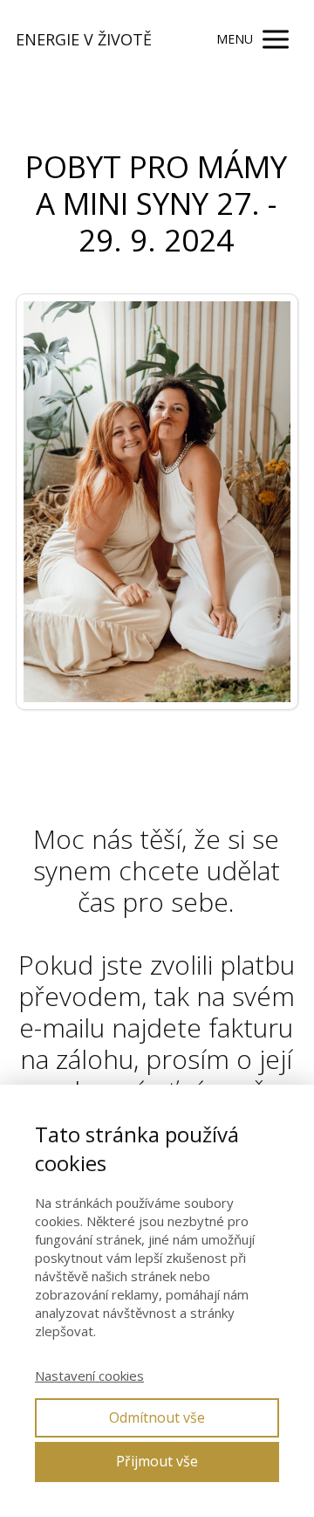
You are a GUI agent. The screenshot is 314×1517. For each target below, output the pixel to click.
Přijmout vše (157, 1461)
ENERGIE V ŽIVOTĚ (84, 39)
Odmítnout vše (157, 1417)
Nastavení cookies (89, 1375)
